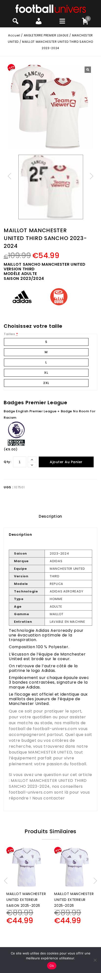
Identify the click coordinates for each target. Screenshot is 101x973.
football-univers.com (55, 729)
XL (46, 372)
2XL (46, 383)
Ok (52, 966)
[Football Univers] (50, 8)
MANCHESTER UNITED (50, 752)
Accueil (14, 35)
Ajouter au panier (66, 461)
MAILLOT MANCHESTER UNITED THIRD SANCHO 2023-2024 (48, 783)
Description (50, 516)
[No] (94, 960)
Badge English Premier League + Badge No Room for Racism (50, 414)
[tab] (50, 516)
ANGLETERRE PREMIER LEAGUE (46, 35)
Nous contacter (48, 798)
